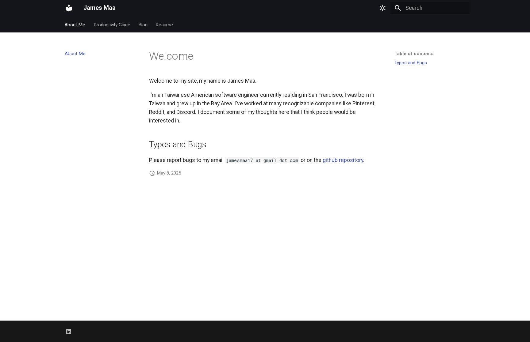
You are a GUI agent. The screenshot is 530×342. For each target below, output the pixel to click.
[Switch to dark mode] (382, 8)
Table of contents (414, 53)
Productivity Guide (112, 24)
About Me (75, 24)
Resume (164, 24)
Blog (143, 24)
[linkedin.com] (68, 331)
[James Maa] (68, 8)
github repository (343, 160)
